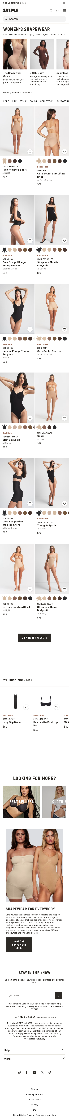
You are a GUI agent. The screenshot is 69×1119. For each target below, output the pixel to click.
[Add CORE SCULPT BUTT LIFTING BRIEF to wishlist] (64, 151)
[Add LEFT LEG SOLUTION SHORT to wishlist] (30, 589)
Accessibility (35, 1099)
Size (14, 101)
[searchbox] (37, 19)
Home (6, 92)
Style (23, 101)
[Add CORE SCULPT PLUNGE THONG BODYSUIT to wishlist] (30, 240)
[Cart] (57, 10)
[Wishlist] (51, 10)
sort (6, 101)
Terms (34, 1110)
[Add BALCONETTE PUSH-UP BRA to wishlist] (56, 707)
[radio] (4, 161)
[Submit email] (58, 995)
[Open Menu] (64, 10)
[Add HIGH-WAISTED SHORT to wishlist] (30, 151)
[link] (21, 802)
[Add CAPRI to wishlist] (64, 418)
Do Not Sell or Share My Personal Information (34, 1115)
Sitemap (35, 1089)
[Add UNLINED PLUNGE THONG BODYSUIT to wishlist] (30, 329)
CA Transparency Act (34, 1094)
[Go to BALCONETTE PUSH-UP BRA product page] (46, 701)
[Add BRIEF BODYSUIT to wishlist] (30, 418)
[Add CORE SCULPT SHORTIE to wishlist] (64, 329)
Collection (46, 101)
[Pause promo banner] (64, 3)
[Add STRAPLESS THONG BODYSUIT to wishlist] (64, 589)
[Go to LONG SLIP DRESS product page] (15, 701)
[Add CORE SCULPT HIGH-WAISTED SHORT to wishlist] (30, 503)
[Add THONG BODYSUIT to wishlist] (64, 503)
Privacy (34, 1104)
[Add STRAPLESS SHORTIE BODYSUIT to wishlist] (64, 240)
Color (33, 101)
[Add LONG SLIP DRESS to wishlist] (26, 707)
